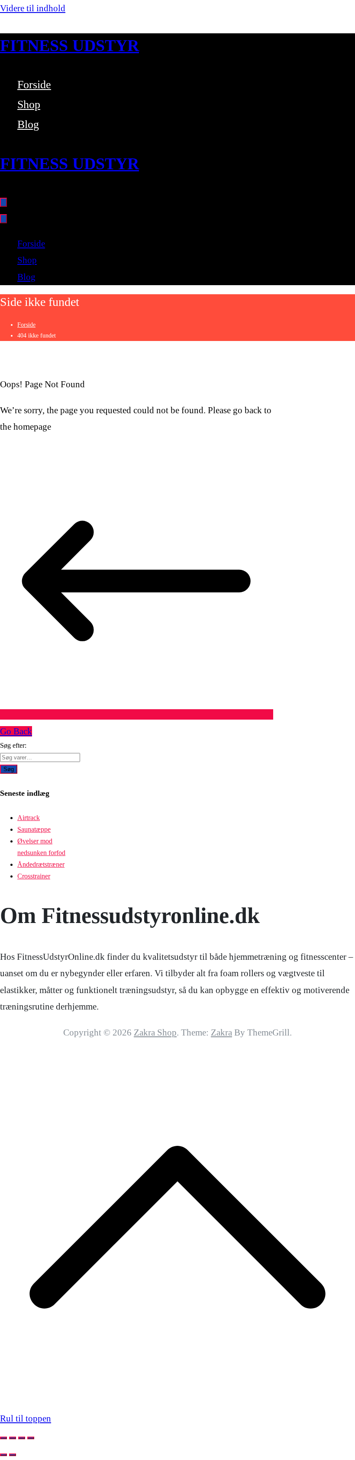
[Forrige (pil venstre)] (3, 1455)
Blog (28, 124)
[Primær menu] (3, 202)
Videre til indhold (32, 8)
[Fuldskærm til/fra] (12, 1438)
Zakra (221, 1032)
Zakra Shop (155, 1032)
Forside (34, 84)
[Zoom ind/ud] (3, 1438)
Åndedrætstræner (41, 864)
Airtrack (28, 817)
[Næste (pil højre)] (12, 1455)
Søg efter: (13, 745)
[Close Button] (3, 218)
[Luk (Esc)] (30, 1438)
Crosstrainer (33, 876)
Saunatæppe (34, 829)
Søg (8, 769)
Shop (28, 104)
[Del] (21, 1438)
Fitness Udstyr (69, 45)
